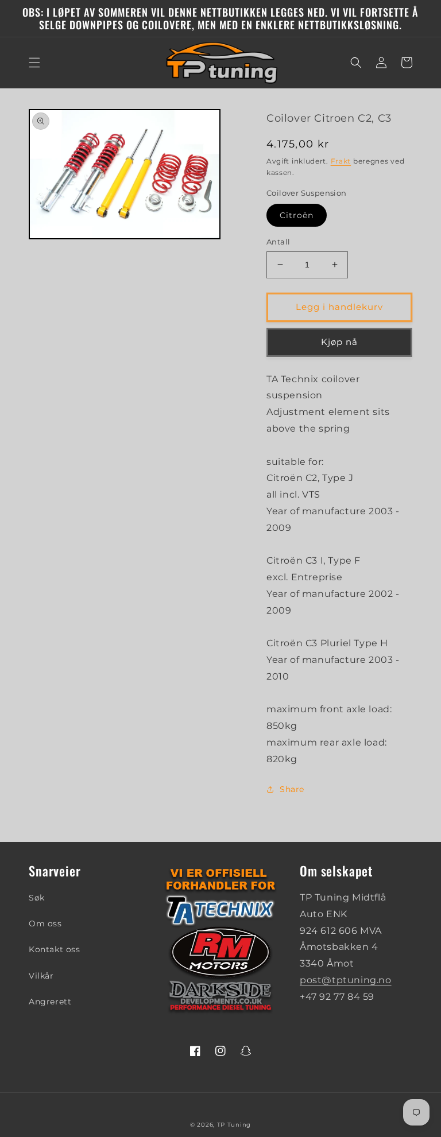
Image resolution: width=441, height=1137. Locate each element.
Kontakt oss (54, 949)
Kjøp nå (339, 341)
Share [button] (292, 789)
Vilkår (41, 976)
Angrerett (50, 1001)
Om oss (45, 923)
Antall (278, 241)
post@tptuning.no (346, 980)
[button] (34, 62)
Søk (37, 897)
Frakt (341, 161)
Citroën (297, 215)
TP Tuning (234, 1124)
